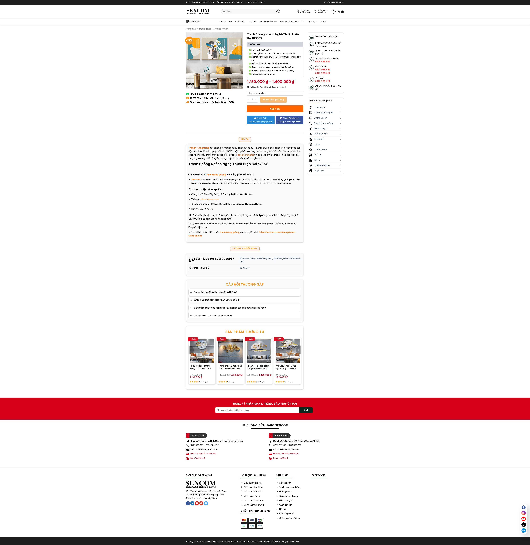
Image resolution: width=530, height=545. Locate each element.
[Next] (298, 350)
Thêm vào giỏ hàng (273, 99)
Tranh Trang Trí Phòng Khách (213, 28)
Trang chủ (226, 22)
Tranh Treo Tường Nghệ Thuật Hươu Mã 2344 (259, 367)
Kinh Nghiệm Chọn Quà (291, 22)
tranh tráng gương (216, 174)
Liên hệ (324, 22)
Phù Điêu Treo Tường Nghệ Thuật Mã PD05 (286, 367)
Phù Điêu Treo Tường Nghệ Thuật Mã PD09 (200, 367)
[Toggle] (191, 292)
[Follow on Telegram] (206, 503)
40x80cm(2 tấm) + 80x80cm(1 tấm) (256, 258)
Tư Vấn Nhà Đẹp (267, 22)
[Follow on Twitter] (192, 503)
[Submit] (277, 11)
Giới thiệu (240, 22)
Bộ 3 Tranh (244, 268)
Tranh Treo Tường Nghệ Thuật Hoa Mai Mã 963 (230, 367)
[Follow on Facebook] (188, 503)
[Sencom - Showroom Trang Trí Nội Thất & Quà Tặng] (201, 11)
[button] (340, 12)
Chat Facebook (289, 120)
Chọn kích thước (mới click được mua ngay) (266, 87)
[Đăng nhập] (334, 11)
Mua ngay (275, 108)
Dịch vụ (311, 22)
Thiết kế (252, 22)
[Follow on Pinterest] (197, 503)
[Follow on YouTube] (201, 503)
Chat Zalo (260, 120)
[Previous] (191, 350)
